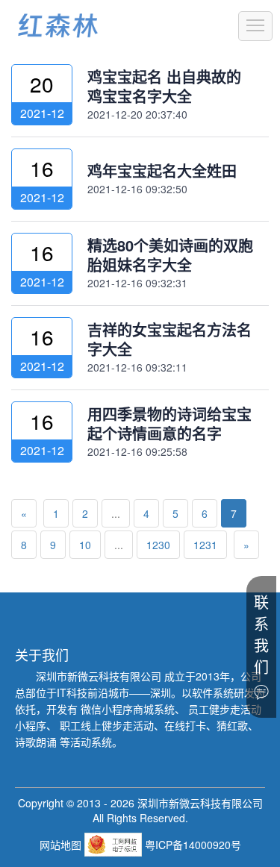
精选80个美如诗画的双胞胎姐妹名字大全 (170, 254)
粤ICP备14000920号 (193, 844)
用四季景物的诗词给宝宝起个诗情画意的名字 (169, 423)
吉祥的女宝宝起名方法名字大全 (169, 339)
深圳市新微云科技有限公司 (100, 676)
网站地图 (62, 844)
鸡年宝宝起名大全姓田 (162, 170)
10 (85, 544)
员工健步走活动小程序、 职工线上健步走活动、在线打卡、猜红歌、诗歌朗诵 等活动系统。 (138, 725)
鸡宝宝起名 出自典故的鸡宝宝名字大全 (164, 86)
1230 (158, 544)
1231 (205, 544)
